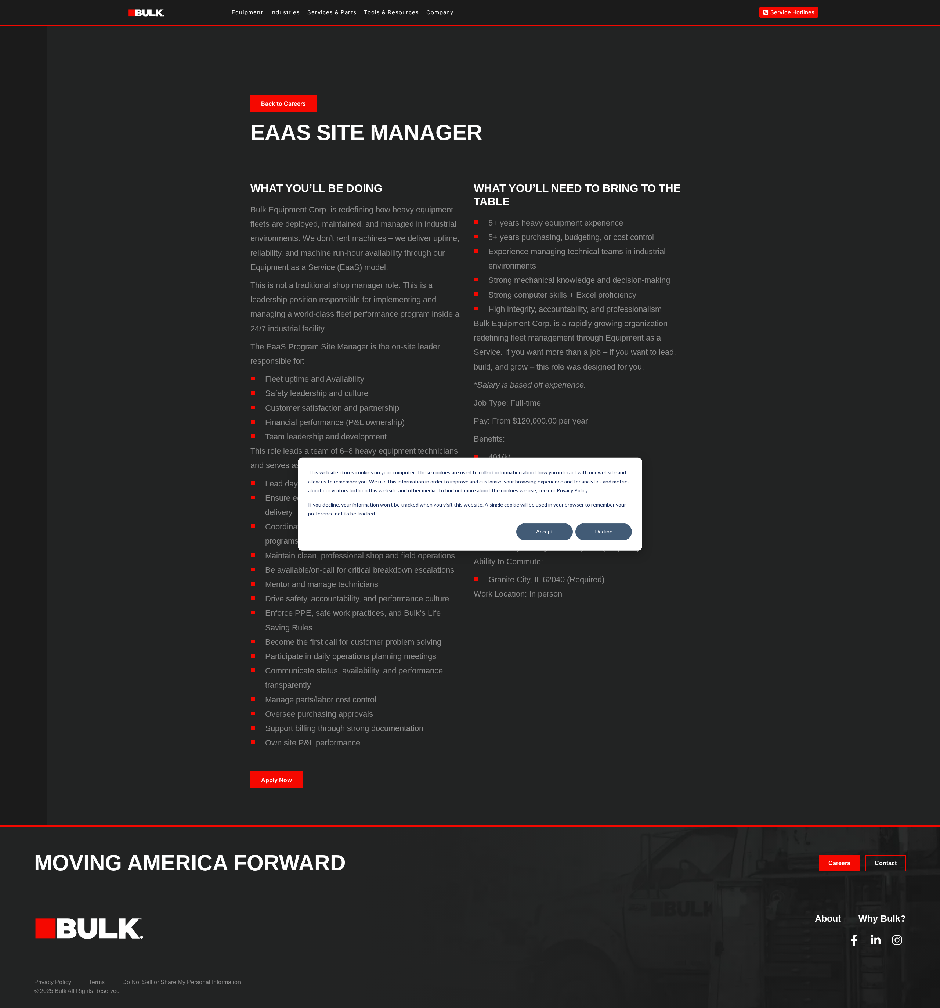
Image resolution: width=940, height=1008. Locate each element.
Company (439, 12)
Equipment (247, 12)
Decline (603, 531)
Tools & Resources (391, 12)
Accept (544, 531)
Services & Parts (332, 12)
